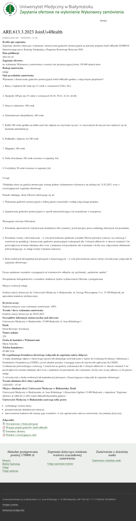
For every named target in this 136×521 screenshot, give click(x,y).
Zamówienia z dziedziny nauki (106, 460)
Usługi (5, 467)
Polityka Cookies (10, 504)
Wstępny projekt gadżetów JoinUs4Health (26, 427)
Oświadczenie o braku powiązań (22, 423)
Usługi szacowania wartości (60, 463)
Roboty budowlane (11, 463)
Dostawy (6, 460)
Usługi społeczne (10, 470)
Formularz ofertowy (15, 431)
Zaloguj (103, 20)
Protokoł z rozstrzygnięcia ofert (21, 434)
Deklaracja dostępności (13, 510)
